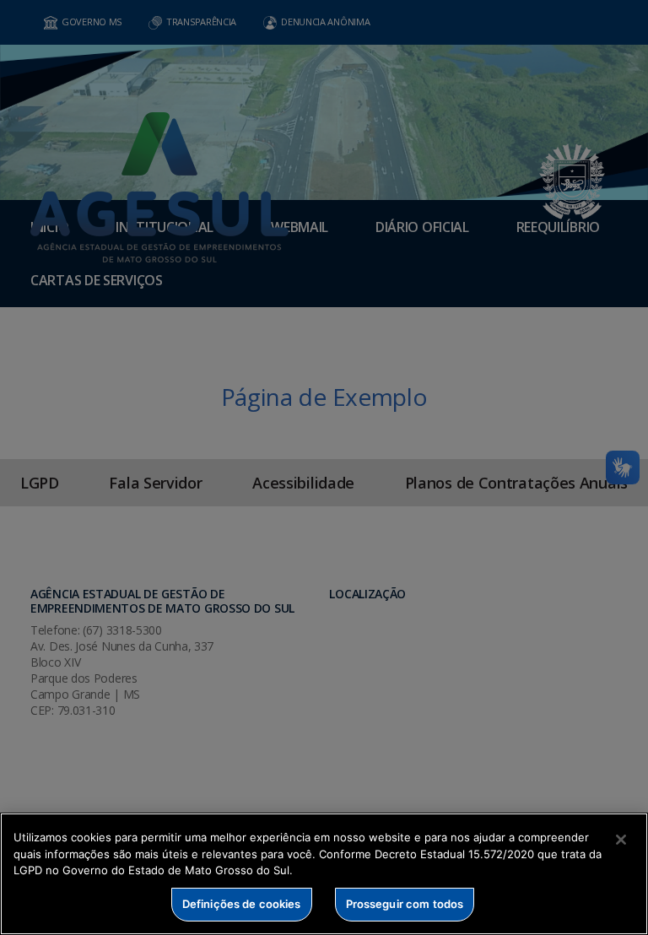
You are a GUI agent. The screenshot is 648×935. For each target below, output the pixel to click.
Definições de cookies (241, 904)
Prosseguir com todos (405, 904)
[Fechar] (621, 839)
